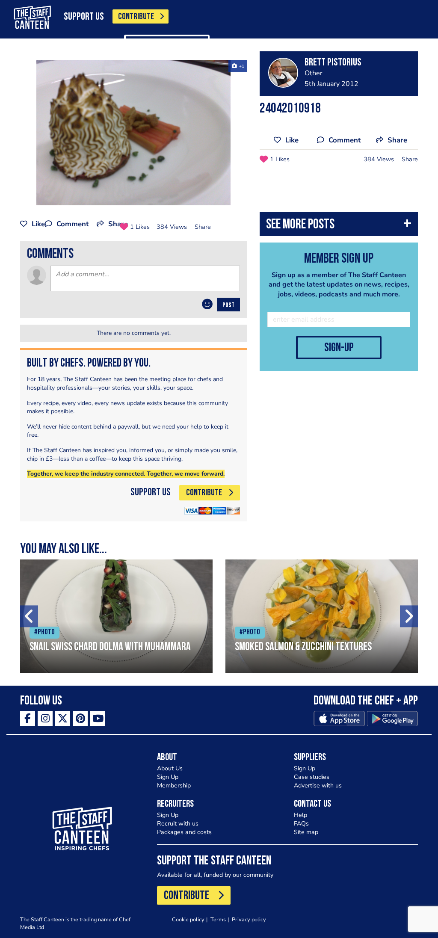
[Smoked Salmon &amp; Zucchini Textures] (321, 616)
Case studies (311, 777)
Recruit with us (177, 824)
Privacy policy (249, 919)
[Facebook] (27, 718)
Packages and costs (184, 832)
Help (300, 815)
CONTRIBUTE (136, 16)
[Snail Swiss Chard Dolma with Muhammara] (116, 616)
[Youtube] (97, 718)
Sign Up (167, 777)
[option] (133, 132)
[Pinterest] (80, 718)
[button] (338, 226)
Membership (174, 785)
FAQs (301, 824)
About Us (170, 768)
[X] (62, 718)
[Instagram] (45, 718)
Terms (218, 919)
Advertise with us (318, 785)
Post (228, 305)
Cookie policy (188, 919)
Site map (306, 832)
